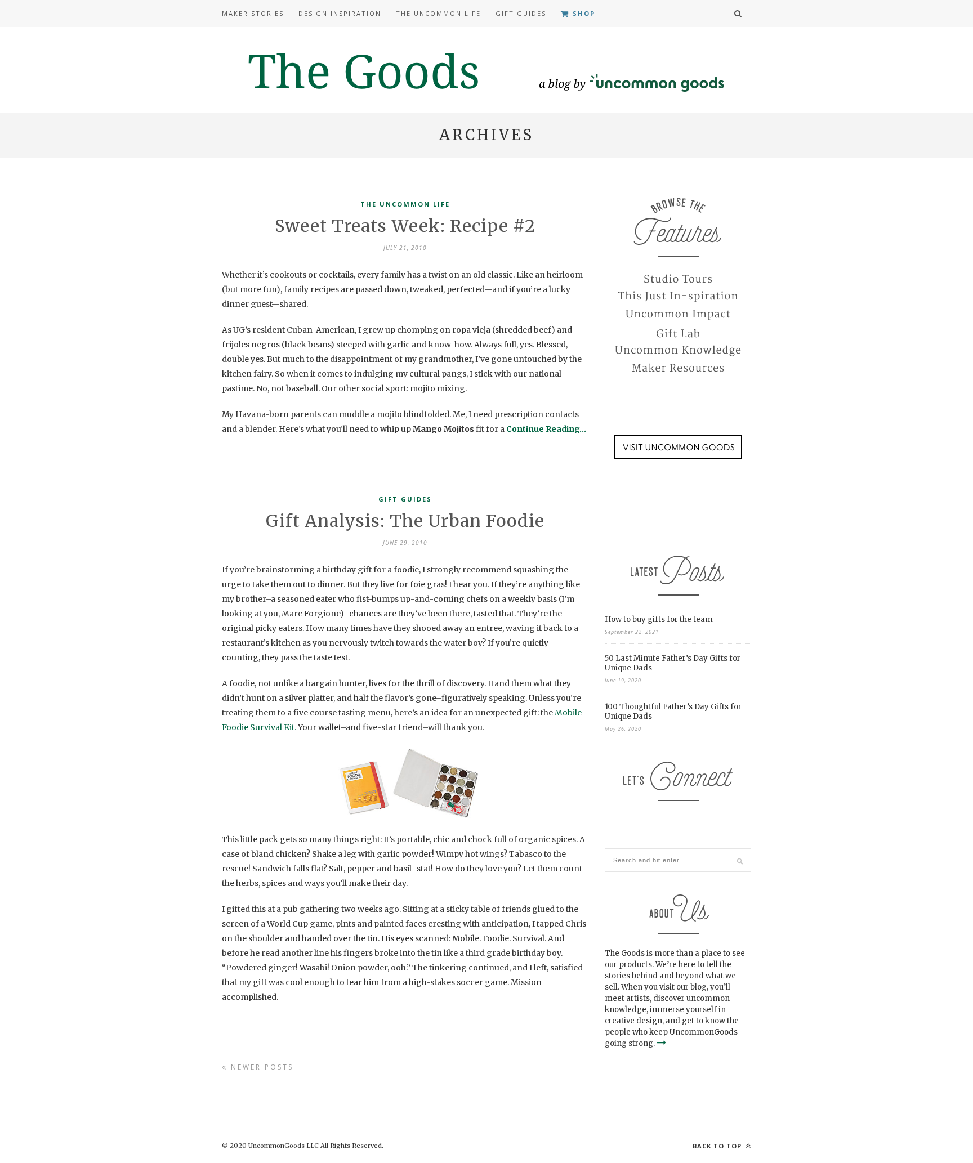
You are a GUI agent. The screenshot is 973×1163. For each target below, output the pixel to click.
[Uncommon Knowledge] (678, 351)
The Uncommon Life (438, 13)
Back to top (718, 1146)
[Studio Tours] (678, 279)
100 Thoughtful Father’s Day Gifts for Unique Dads (673, 711)
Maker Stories (253, 13)
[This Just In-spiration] (678, 297)
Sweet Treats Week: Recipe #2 (405, 225)
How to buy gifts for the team (659, 619)
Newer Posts (260, 1067)
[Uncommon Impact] (678, 315)
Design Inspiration (339, 13)
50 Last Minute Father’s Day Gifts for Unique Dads (672, 663)
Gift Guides (521, 13)
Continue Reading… (546, 429)
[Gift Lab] (678, 333)
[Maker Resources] (678, 369)
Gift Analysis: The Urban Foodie (405, 520)
